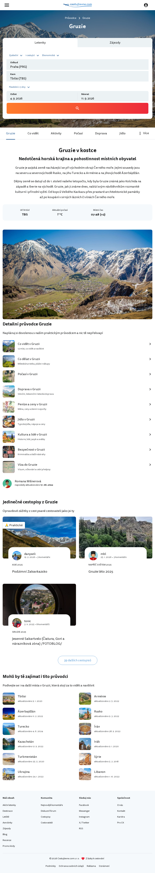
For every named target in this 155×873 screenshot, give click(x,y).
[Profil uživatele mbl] (93, 555)
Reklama (91, 866)
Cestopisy (45, 816)
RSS (81, 828)
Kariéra (121, 816)
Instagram (84, 816)
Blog (5, 834)
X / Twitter (84, 822)
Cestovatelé (47, 822)
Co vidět (33, 133)
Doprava (101, 133)
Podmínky (51, 866)
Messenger (84, 811)
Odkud (14, 62)
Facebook (84, 805)
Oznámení (104, 866)
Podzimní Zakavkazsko (29, 571)
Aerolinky (7, 822)
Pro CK (120, 822)
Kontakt (121, 811)
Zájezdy (7, 828)
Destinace (7, 811)
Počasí (78, 133)
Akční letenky (9, 805)
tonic (27, 621)
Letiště (6, 816)
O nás (120, 805)
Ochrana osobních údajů (71, 866)
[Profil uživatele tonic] (17, 623)
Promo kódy (9, 846)
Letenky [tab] (40, 42)
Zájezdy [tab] (115, 42)
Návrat (85, 94)
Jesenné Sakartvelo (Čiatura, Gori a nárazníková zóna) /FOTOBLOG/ (38, 641)
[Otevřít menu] (8, 5)
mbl (103, 554)
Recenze (7, 840)
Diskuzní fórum (48, 811)
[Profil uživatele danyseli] (17, 555)
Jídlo (122, 133)
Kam (13, 74)
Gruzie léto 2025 (100, 571)
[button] (16, 55)
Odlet (13, 94)
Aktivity (56, 133)
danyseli (30, 554)
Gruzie (10, 133)
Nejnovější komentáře (52, 805)
